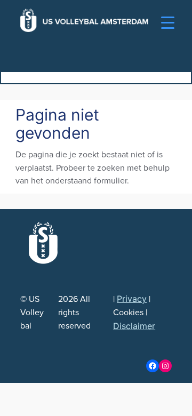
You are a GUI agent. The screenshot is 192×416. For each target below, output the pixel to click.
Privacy (132, 298)
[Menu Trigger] (167, 22)
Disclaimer (134, 326)
